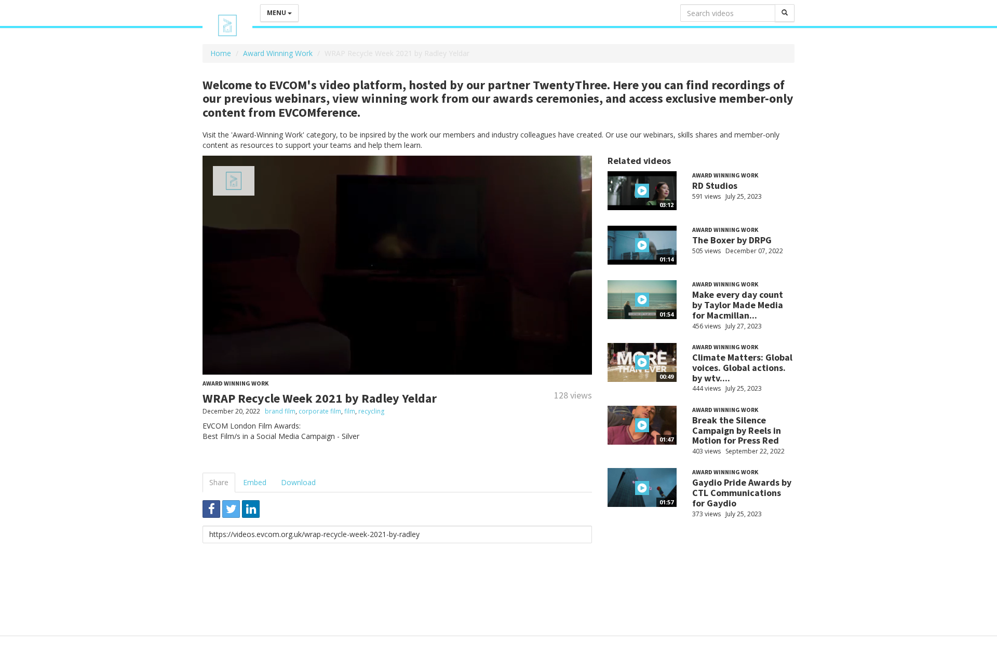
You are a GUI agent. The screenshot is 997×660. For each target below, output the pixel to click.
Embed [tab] (254, 482)
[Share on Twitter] (231, 509)
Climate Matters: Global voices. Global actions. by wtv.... (742, 367)
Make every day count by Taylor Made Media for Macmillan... (737, 304)
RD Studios (714, 185)
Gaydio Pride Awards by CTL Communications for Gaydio (741, 492)
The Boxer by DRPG (732, 240)
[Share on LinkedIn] (251, 509)
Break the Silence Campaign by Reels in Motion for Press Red (736, 430)
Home (220, 53)
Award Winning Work (278, 53)
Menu (277, 12)
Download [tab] (298, 482)
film (349, 411)
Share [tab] (218, 482)
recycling (371, 411)
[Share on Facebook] (211, 509)
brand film (280, 411)
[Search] (784, 13)
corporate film (320, 411)
